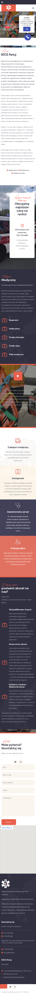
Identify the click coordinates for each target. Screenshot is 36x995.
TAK (26, 29)
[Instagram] (20, 762)
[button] (27, 37)
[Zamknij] (34, 15)
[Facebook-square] (10, 987)
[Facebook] (15, 762)
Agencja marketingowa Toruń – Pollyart (15, 992)
